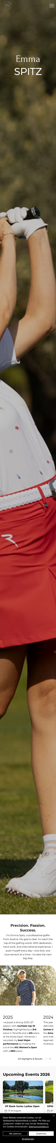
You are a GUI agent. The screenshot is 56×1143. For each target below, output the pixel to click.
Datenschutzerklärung (39, 1126)
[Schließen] (52, 1117)
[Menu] (51, 5)
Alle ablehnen (15, 1133)
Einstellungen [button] (28, 1138)
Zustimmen (41, 1133)
